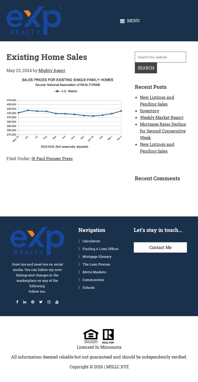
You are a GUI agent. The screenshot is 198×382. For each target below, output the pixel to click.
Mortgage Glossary (97, 256)
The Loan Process (96, 264)
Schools (88, 287)
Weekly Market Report (162, 117)
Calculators (91, 241)
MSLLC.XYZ (117, 366)
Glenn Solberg (33, 9)
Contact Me (160, 247)
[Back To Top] (189, 367)
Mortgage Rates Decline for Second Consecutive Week (163, 130)
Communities (93, 279)
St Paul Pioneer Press (52, 158)
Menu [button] (133, 20)
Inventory (149, 110)
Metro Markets (94, 272)
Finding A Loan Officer (100, 248)
